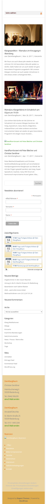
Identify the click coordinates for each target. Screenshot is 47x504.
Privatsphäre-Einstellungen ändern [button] (22, 483)
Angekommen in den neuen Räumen (17, 280)
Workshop (8, 343)
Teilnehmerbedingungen (15, 465)
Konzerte (38, 56)
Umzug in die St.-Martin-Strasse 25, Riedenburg (21, 283)
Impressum (10, 462)
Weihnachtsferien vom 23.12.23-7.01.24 (18, 293)
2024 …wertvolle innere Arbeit (15, 290)
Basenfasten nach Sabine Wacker (16, 286)
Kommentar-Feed (10, 364)
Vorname (10, 207)
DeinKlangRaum (14, 56)
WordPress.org (9, 367)
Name (9, 215)
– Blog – (9, 445)
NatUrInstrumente (11, 336)
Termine (9, 455)
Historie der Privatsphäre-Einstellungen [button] (22, 485)
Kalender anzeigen (34, 269)
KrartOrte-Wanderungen (13, 333)
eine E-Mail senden (11, 399)
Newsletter (10, 448)
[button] (6, 269)
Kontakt (9, 469)
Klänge (6, 326)
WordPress (23, 501)
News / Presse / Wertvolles (13, 339)
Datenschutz (10, 459)
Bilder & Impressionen (14, 452)
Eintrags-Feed (9, 360)
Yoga (6, 346)
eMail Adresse (12, 198)
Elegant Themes (23, 498)
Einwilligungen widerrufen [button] (22, 488)
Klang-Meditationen (11, 322)
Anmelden (8, 357)
